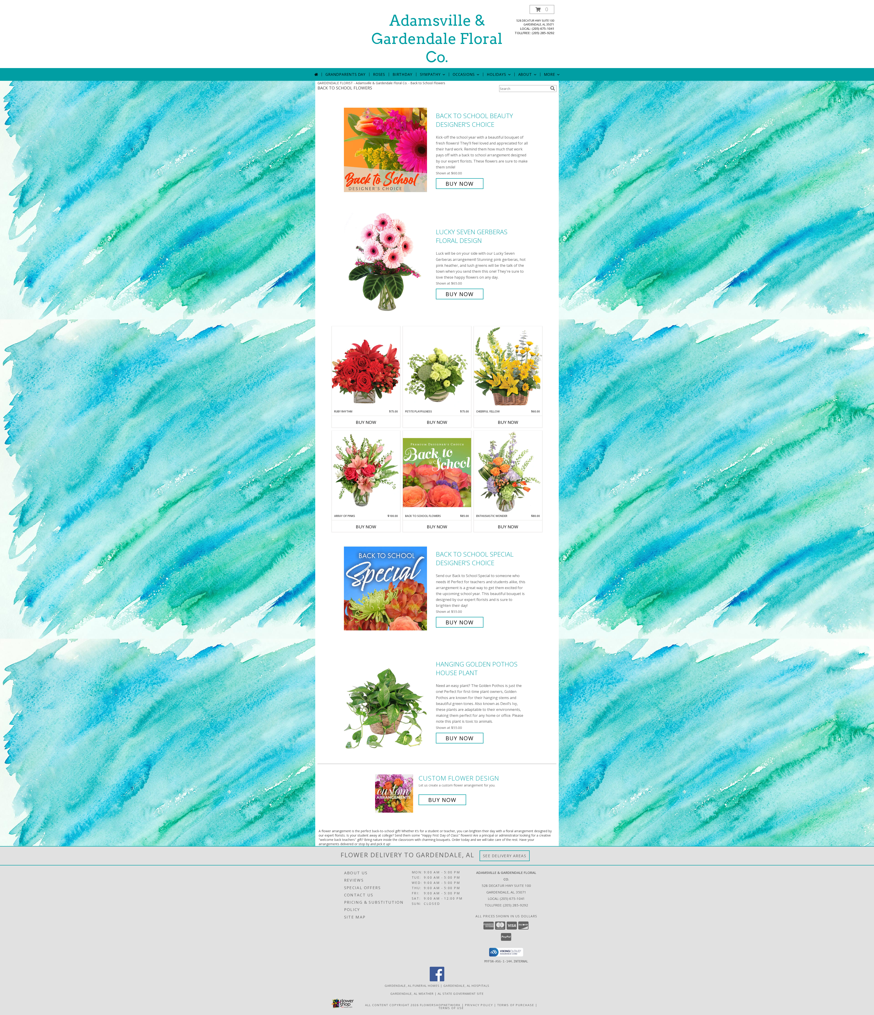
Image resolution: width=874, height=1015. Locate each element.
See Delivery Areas (504, 855)
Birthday (402, 74)
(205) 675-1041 (543, 28)
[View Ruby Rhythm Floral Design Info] (366, 367)
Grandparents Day (345, 74)
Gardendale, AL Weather (412, 994)
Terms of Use (451, 1008)
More (549, 74)
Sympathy (430, 74)
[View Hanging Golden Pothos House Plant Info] (389, 701)
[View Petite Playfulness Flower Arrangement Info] (437, 367)
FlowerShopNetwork (440, 1005)
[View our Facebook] (437, 980)
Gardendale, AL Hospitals (466, 986)
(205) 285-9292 (543, 33)
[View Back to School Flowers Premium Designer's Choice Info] (437, 472)
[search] (552, 88)
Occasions (464, 74)
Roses (379, 74)
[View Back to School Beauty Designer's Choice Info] (389, 150)
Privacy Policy (479, 1005)
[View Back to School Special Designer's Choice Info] (389, 588)
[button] (542, 9)
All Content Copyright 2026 (392, 1005)
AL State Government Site (461, 994)
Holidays (496, 74)
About (525, 74)
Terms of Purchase (515, 1005)
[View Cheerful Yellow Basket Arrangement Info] (508, 367)
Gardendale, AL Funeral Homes (412, 986)
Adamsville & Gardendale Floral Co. (437, 39)
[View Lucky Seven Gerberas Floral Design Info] (389, 263)
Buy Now (460, 183)
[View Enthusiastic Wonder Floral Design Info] (508, 472)
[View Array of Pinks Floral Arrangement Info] (366, 472)
